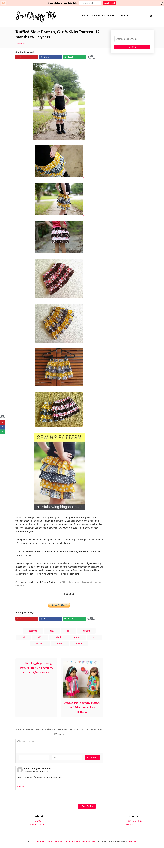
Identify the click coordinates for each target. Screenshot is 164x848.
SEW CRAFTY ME (42, 841)
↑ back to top (86, 806)
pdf (23, 637)
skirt (94, 637)
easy (52, 631)
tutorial (79, 643)
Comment (92, 757)
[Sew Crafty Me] (36, 16)
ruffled (58, 637)
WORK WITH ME (134, 824)
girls (69, 631)
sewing (76, 637)
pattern (86, 631)
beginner (33, 631)
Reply (21, 786)
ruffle (39, 637)
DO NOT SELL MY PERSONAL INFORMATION (73, 841)
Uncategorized (20, 43)
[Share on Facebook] (2, 427)
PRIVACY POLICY (39, 824)
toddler (60, 643)
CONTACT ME (134, 821)
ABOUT (39, 821)
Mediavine (133, 841)
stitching (40, 643)
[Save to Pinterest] (2, 422)
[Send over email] (2, 432)
